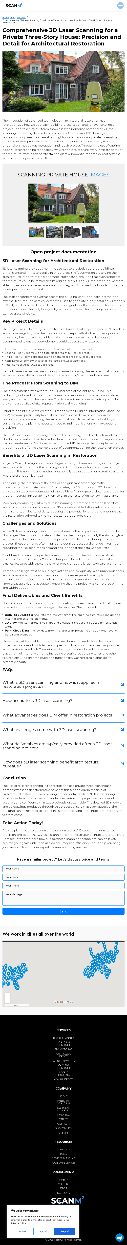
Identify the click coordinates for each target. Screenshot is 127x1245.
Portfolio (21, 17)
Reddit (63, 1188)
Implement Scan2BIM (63, 1102)
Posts (63, 1154)
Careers (63, 1119)
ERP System (63, 1115)
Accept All (64, 1231)
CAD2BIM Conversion (63, 1066)
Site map (63, 1132)
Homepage (8, 17)
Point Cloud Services (63, 1055)
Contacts (63, 1123)
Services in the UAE (63, 1158)
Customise (21, 1231)
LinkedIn (63, 1179)
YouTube (63, 1184)
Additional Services (63, 1162)
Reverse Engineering (63, 1073)
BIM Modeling (63, 1049)
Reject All (43, 1231)
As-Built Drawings (63, 1061)
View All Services (63, 1079)
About (63, 1096)
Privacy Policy (18, 1223)
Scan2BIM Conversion (63, 1043)
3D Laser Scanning (63, 1038)
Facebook (63, 1193)
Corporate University (63, 1109)
